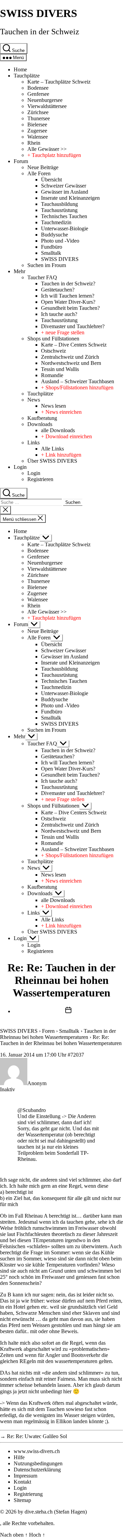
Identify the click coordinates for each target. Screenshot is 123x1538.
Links (33, 442)
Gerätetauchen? (57, 290)
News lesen (53, 406)
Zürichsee (38, 112)
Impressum (25, 1476)
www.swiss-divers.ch (37, 1451)
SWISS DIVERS (38, 13)
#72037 (76, 1055)
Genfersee (38, 94)
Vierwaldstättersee (47, 106)
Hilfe (19, 1457)
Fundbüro (51, 247)
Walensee (37, 137)
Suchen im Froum (46, 265)
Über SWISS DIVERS (52, 461)
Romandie (52, 375)
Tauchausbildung (59, 204)
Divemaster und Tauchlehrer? (73, 326)
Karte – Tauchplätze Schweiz (59, 82)
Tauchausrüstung (59, 210)
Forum (21, 161)
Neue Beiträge (42, 167)
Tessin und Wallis (60, 369)
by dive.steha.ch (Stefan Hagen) (52, 1512)
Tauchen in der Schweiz (39, 31)
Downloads (39, 424)
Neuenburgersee (45, 100)
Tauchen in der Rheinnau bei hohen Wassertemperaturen (58, 1034)
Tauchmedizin (56, 222)
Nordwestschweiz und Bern (71, 363)
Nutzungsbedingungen (38, 1463)
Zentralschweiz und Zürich (70, 357)
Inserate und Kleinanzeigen (70, 198)
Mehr (19, 271)
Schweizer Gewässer (63, 186)
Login (20, 467)
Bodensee (38, 88)
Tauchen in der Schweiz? (68, 283)
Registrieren (40, 479)
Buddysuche (54, 234)
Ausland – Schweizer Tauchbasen (77, 381)
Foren (48, 1031)
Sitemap (22, 1500)
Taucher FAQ (42, 277)
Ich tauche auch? (59, 314)
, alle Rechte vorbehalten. (27, 1523)
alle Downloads (58, 430)
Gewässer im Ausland (64, 192)
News (33, 400)
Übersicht (51, 179)
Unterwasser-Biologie (64, 228)
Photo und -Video (60, 241)
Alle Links (52, 449)
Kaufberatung (42, 418)
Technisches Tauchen (64, 216)
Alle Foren (39, 173)
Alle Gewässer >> (47, 149)
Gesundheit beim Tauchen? (70, 308)
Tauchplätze (27, 75)
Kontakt (22, 1482)
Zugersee (37, 131)
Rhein (33, 143)
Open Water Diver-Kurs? (68, 302)
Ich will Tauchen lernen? (67, 296)
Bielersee (37, 124)
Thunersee (38, 118)
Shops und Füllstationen (53, 338)
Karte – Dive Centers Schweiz (74, 345)
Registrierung (28, 1494)
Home (20, 69)
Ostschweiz (53, 351)
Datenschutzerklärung (37, 1469)
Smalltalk (51, 253)
